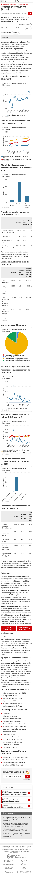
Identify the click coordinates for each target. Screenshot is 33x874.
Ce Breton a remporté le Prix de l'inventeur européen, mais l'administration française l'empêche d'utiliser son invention (15, 825)
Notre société (22, 846)
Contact (6, 848)
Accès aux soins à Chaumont (12, 742)
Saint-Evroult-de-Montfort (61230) (14, 693)
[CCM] (24, 861)
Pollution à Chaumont (10, 747)
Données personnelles (23, 848)
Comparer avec (6, 32)
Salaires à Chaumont (10, 716)
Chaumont (24, 4)
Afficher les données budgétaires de (12, 28)
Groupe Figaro (25, 851)
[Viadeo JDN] (24, 868)
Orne (18, 4)
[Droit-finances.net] (24, 864)
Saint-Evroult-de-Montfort (16, 17)
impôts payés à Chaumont (21, 366)
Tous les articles (24, 849)
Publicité (29, 846)
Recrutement (13, 848)
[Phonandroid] (24, 872)
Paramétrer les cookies (7, 849)
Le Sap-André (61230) (10, 695)
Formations (8, 787)
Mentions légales (15, 851)
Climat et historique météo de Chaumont (17, 724)
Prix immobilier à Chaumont (12, 718)
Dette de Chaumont (8, 628)
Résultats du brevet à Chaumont (14, 762)
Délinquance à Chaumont (11, 744)
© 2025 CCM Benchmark (16, 852)
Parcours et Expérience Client (12, 806)
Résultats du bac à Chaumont (13, 760)
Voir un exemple (26, 779)
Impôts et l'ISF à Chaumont (12, 721)
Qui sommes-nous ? (7, 846)
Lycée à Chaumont (9, 731)
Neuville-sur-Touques (12, 19)
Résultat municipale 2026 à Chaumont (16, 757)
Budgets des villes (9, 4)
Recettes (5, 37)
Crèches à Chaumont (10, 734)
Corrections (7, 851)
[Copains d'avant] (8, 868)
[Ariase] (8, 872)
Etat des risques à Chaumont (12, 739)
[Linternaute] (8, 864)
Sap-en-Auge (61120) (10, 701)
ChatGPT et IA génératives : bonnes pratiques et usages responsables (14, 793)
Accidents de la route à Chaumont (14, 726)
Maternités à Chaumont (11, 737)
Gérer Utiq (16, 849)
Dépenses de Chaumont (23, 628)
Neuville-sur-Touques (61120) (12, 698)
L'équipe (16, 846)
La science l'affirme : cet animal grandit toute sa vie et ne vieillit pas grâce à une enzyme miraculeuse (16, 819)
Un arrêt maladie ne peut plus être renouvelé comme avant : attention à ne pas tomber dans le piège (16, 835)
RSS (31, 849)
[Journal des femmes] (8, 861)
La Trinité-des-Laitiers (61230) (13, 703)
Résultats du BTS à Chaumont (13, 765)
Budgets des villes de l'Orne (12, 706)
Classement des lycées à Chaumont (15, 729)
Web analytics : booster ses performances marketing (12, 800)
